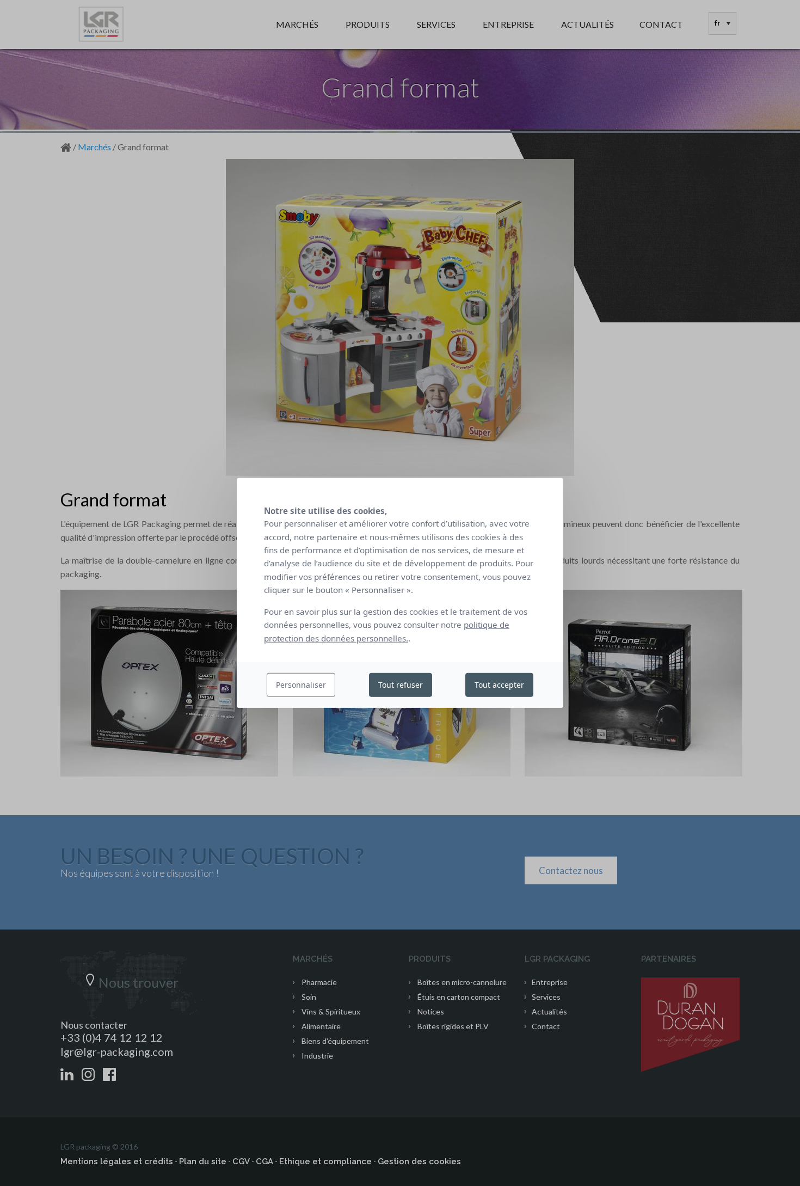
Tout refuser (400, 685)
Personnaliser (301, 685)
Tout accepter (499, 685)
